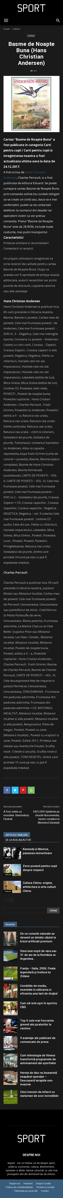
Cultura (16, 28)
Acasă (6, 28)
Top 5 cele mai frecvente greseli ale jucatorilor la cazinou (37, 1024)
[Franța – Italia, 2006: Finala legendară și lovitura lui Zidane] (11, 973)
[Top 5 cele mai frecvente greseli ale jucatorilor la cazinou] (11, 1026)
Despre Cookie (43, 1183)
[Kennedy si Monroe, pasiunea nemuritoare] (12, 853)
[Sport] (31, 8)
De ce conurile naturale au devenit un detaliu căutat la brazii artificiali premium (38, 937)
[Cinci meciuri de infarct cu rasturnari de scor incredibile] (11, 1097)
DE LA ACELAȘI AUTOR (18, 839)
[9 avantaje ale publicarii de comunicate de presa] (11, 1043)
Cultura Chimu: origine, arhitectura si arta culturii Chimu (39, 887)
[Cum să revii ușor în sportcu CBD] (11, 1008)
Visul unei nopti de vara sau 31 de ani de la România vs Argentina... (38, 954)
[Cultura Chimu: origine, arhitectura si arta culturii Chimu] (12, 887)
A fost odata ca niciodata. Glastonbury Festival (16, 815)
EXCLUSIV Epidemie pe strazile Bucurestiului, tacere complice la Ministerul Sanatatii (46, 817)
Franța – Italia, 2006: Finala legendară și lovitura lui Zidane (37, 972)
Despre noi (14, 1183)
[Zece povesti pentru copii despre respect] (12, 870)
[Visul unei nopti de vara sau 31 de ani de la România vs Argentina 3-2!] (11, 956)
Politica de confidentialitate (19, 1187)
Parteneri (28, 1183)
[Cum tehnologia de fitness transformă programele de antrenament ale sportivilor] (11, 1060)
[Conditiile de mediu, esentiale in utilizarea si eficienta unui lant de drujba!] (11, 991)
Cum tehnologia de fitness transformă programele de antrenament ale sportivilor (38, 1059)
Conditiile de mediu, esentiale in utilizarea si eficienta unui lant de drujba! (39, 989)
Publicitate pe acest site (26, 1190)
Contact (45, 1190)
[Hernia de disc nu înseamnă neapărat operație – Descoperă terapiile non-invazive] (11, 1078)
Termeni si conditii (45, 1187)
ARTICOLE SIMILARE (17, 835)
